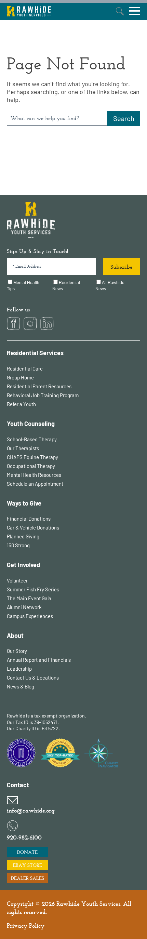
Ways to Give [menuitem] (24, 503)
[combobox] (57, 118)
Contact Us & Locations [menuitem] (33, 677)
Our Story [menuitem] (17, 651)
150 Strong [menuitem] (18, 545)
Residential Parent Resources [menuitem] (39, 386)
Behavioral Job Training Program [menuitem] (43, 395)
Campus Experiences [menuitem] (30, 616)
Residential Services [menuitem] (35, 353)
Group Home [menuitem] (20, 377)
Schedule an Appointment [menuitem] (35, 484)
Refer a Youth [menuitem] (21, 404)
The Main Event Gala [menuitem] (29, 598)
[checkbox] (73, 286)
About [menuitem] (15, 635)
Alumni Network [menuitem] (24, 607)
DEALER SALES (27, 878)
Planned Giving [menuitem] (23, 536)
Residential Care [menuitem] (25, 368)
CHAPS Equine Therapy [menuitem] (32, 457)
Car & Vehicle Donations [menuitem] (33, 527)
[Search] (123, 118)
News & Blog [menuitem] (20, 686)
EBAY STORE (27, 865)
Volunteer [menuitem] (17, 580)
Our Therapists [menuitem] (23, 448)
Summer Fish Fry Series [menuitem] (33, 589)
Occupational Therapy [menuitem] (31, 466)
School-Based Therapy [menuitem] (32, 439)
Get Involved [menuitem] (23, 564)
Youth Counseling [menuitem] (31, 423)
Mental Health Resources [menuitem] (34, 475)
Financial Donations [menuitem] (29, 518)
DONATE (27, 852)
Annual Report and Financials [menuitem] (39, 660)
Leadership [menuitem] (19, 669)
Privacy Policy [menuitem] (25, 925)
